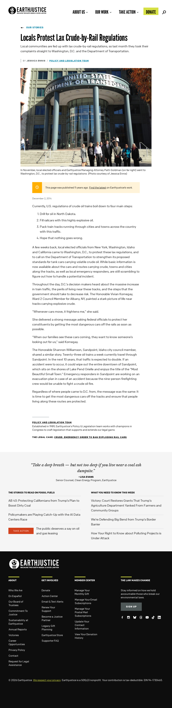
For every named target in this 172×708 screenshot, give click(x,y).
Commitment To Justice (18, 612)
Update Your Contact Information (82, 625)
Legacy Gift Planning (48, 627)
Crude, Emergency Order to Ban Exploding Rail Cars (90, 437)
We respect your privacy (47, 680)
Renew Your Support (48, 609)
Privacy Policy (17, 650)
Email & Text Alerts (52, 601)
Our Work (102, 12)
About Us (79, 12)
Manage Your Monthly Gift (82, 592)
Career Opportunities (17, 642)
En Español (15, 596)
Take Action (127, 12)
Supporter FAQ (50, 640)
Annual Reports (18, 629)
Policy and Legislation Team (69, 60)
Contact (13, 655)
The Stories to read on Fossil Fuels (31, 492)
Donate (151, 12)
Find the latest (97, 187)
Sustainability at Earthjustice (18, 621)
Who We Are (15, 590)
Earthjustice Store (52, 635)
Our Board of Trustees (16, 603)
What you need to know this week (113, 492)
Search (163, 11)
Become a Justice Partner (52, 618)
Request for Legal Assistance (19, 663)
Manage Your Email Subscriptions (86, 601)
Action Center (50, 596)
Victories (14, 635)
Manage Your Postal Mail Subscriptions (83, 612)
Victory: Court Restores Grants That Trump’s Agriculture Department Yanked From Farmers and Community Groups (126, 505)
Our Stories (35, 27)
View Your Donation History (86, 636)
